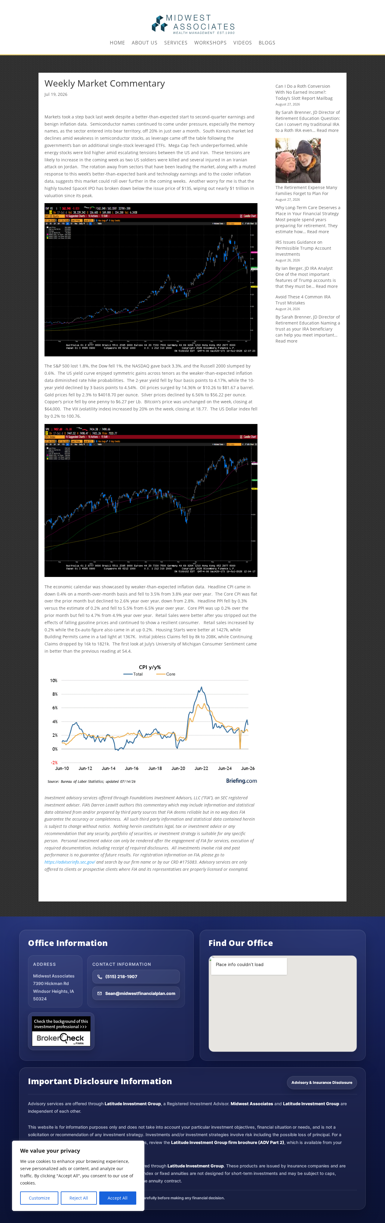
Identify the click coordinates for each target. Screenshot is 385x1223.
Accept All (118, 1198)
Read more (328, 130)
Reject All (78, 1198)
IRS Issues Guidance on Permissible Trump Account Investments (303, 248)
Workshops (210, 43)
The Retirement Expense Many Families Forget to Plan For (306, 190)
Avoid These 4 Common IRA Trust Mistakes (303, 300)
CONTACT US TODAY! (328, 5)
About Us (145, 43)
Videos (242, 43)
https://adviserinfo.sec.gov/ (70, 862)
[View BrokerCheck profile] (61, 1031)
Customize (39, 1198)
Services (176, 43)
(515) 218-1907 (121, 976)
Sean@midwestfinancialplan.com (140, 993)
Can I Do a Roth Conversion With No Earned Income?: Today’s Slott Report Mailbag (304, 92)
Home (117, 43)
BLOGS (267, 43)
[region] (78, 1176)
